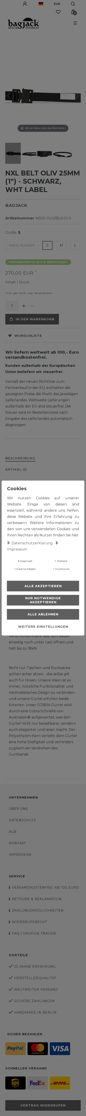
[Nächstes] (77, 96)
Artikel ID (16, 469)
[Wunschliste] (58, 12)
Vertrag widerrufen (43, 1105)
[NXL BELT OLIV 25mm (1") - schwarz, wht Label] (16, 154)
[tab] (20, 458)
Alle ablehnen (43, 614)
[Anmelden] (25, 4)
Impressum (20, 855)
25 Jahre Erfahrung (35, 967)
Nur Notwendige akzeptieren (43, 600)
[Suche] (73, 4)
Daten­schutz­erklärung (32, 543)
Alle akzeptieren (43, 586)
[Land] (41, 4)
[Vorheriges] (8, 96)
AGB (13, 832)
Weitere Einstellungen (43, 627)
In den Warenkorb (35, 319)
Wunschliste (28, 336)
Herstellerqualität (35, 978)
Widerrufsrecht (29, 922)
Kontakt (17, 843)
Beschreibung (20, 458)
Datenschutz (22, 820)
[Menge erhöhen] (24, 306)
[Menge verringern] (32, 306)
